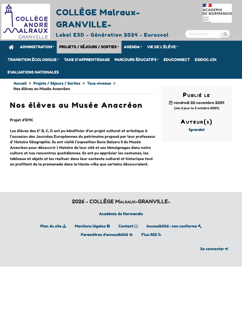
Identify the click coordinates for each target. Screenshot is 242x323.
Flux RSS (149, 234)
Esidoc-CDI (205, 59)
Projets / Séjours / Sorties (88, 46)
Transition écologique (32, 59)
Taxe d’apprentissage (87, 59)
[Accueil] (11, 47)
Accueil (20, 83)
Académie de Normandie (121, 213)
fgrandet (197, 129)
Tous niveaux (99, 83)
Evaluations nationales (33, 72)
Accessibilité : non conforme (172, 226)
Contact (126, 226)
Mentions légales (91, 226)
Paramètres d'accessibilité (105, 234)
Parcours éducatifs (135, 59)
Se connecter (212, 248)
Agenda (132, 46)
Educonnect (177, 59)
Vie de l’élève (161, 46)
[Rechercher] (225, 34)
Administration (36, 46)
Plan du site (51, 226)
